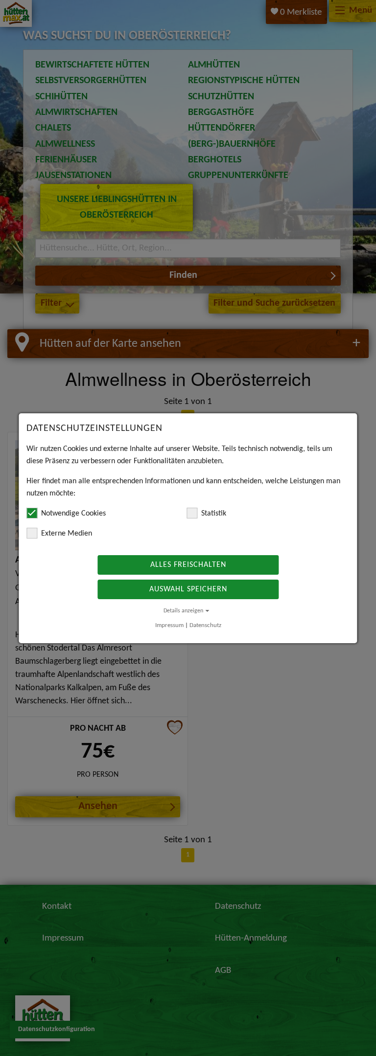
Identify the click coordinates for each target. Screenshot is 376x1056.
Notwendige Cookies (73, 513)
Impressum (169, 625)
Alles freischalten (188, 565)
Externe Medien (66, 534)
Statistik (213, 513)
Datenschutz (205, 625)
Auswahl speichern (188, 589)
